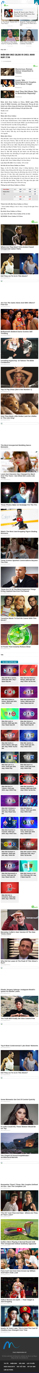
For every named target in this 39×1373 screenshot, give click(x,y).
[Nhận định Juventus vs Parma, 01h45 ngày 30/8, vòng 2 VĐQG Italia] (28, 735)
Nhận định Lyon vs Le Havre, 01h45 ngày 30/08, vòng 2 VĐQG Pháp (9, 766)
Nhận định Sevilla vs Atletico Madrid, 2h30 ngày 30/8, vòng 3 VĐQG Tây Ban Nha (9, 745)
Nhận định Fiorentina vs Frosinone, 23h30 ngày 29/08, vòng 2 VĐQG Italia (9, 831)
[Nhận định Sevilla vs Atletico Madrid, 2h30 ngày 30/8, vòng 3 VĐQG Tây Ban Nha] (10, 735)
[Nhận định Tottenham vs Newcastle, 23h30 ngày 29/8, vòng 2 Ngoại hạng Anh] (10, 801)
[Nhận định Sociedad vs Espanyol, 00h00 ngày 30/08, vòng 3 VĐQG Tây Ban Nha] (28, 779)
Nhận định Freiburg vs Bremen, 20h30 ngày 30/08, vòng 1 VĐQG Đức (9, 701)
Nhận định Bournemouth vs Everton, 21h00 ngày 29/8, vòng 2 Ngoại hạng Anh (9, 875)
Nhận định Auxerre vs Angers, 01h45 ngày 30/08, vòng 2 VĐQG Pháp (27, 766)
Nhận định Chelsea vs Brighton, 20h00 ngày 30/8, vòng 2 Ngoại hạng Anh (28, 723)
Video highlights (9, 1366)
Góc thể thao (21, 1366)
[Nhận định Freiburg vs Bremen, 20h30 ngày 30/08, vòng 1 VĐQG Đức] (10, 692)
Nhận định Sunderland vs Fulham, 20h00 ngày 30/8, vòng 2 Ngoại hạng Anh (27, 701)
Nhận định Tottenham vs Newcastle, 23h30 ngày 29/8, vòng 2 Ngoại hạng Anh (9, 810)
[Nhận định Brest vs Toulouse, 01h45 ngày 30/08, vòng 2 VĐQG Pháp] (10, 779)
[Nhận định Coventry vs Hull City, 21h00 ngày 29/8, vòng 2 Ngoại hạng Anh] (28, 866)
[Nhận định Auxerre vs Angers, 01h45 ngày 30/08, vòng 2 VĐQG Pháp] (28, 757)
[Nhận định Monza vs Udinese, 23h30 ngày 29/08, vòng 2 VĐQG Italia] (28, 801)
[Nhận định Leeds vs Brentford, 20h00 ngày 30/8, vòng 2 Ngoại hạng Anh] (10, 714)
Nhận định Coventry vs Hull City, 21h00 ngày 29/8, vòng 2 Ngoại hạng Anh (28, 875)
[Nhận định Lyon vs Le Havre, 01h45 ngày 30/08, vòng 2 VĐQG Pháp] (10, 757)
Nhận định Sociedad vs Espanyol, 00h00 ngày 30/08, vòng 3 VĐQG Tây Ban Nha (28, 788)
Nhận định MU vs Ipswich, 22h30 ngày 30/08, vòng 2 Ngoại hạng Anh (9, 679)
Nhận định (3, 49)
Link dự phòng (8, 1370)
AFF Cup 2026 (31, 1366)
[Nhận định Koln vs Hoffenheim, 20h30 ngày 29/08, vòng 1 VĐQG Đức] (10, 888)
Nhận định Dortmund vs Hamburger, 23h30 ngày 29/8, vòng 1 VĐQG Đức (8, 853)
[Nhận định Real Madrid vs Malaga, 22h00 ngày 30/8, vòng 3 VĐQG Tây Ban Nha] (28, 670)
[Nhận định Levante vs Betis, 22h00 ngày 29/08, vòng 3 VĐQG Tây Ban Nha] (28, 844)
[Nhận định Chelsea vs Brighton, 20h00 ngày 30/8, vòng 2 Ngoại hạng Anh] (28, 714)
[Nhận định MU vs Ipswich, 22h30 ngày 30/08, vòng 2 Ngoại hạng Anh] (10, 670)
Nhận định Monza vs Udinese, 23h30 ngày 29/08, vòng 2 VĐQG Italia (28, 810)
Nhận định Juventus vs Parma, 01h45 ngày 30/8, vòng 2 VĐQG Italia (27, 744)
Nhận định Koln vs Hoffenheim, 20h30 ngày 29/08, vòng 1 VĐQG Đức (8, 896)
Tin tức (6, 1363)
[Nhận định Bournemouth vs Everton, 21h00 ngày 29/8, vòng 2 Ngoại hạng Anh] (10, 866)
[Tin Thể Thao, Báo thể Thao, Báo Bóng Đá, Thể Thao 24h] (4, 2)
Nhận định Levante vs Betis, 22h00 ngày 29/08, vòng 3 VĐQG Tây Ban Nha (28, 853)
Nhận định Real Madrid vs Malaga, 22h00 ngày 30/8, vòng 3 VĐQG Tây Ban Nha (27, 679)
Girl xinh (22, 1363)
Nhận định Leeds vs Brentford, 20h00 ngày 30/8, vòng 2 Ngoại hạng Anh (9, 723)
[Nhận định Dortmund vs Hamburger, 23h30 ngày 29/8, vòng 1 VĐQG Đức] (10, 844)
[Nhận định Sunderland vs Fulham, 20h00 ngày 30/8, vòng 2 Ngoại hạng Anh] (28, 692)
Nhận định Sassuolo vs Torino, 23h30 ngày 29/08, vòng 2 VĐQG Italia (27, 831)
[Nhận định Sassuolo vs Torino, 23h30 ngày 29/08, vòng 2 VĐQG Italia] (28, 822)
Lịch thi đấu (31, 1363)
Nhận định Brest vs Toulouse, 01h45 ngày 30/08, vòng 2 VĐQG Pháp (9, 788)
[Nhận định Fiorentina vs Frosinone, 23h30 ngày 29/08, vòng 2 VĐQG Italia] (10, 822)
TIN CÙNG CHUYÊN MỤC (9, 662)
